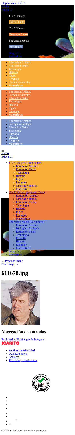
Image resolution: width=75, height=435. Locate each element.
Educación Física (18, 65)
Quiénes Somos (18, 353)
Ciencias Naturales (19, 82)
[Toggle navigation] (2, 151)
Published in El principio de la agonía (22, 339)
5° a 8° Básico (27, 192)
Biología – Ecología (20, 124)
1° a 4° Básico (25, 162)
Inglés (12, 75)
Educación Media (26, 221)
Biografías (15, 53)
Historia (13, 72)
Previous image (12, 260)
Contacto (14, 356)
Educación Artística (20, 62)
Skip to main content (13, 3)
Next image (9, 264)
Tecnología (15, 69)
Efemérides (15, 56)
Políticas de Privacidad (22, 350)
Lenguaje (14, 78)
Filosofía (14, 133)
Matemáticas (16, 85)
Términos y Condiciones (23, 360)
